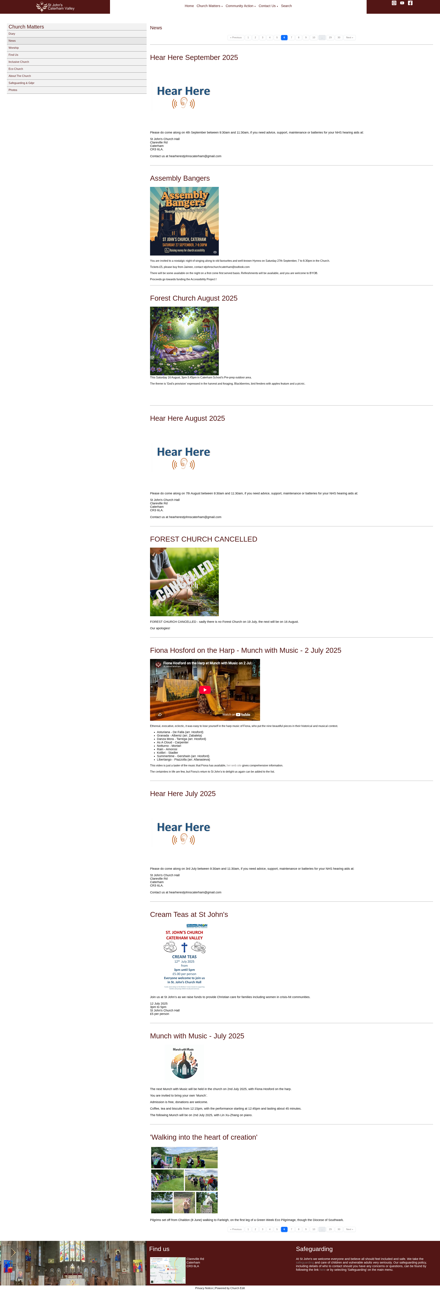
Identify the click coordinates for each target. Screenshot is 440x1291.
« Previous (236, 37)
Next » (349, 37)
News (12, 40)
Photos (13, 90)
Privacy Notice (204, 1288)
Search (286, 6)
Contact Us (267, 6)
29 (330, 37)
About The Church (20, 75)
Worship (14, 47)
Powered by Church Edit (230, 1288)
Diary (12, 33)
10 (313, 37)
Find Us (13, 54)
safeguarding (305, 1262)
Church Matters (208, 6)
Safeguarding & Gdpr (21, 83)
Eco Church (16, 68)
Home (189, 6)
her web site (234, 765)
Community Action (239, 6)
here (323, 1269)
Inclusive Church (19, 61)
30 (339, 37)
